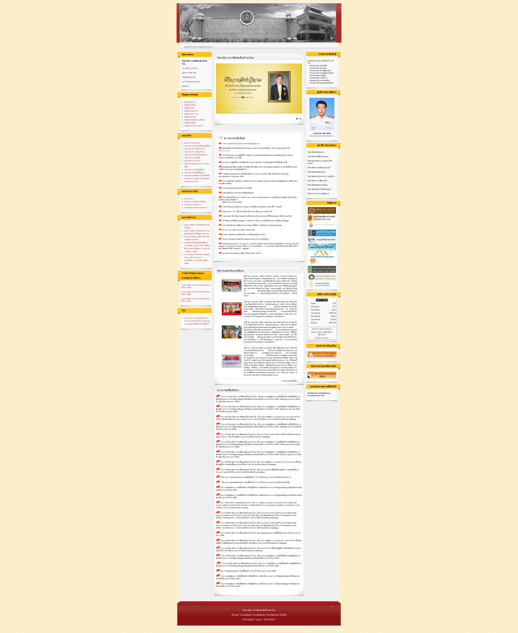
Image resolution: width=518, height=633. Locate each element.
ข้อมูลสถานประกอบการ (194, 126)
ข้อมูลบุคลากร (190, 102)
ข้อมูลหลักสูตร (190, 123)
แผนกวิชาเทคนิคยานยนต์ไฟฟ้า (197, 175)
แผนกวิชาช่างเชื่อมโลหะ (194, 152)
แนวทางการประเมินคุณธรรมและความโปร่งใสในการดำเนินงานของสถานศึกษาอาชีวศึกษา (197, 321)
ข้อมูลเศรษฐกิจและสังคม (194, 120)
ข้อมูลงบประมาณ (191, 114)
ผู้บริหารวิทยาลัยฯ (189, 73)
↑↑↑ (332, 606)
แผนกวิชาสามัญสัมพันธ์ (194, 169)
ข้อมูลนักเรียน (190, 105)
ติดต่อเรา (186, 86)
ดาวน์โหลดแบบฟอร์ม (191, 82)
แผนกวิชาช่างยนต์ (192, 143)
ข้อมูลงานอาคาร (191, 111)
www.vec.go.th (224, 151)
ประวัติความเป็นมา (190, 68)
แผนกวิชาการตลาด (192, 161)
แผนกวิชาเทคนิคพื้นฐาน (194, 172)
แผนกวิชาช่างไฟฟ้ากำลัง (194, 149)
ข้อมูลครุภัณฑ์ (190, 117)
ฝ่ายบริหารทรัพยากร (192, 205)
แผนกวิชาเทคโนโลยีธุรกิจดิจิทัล (197, 146)
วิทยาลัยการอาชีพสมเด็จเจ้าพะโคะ (194, 62)
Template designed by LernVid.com (327, 624)
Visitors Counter (322, 338)
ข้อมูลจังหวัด (189, 108)
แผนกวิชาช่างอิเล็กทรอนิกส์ (195, 155)
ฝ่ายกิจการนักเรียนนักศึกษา (195, 202)
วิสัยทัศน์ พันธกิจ (189, 77)
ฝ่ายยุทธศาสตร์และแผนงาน (195, 207)
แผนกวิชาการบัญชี (192, 158)
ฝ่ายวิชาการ (189, 199)
